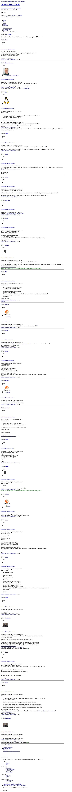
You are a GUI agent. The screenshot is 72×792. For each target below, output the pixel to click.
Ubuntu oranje (9, 780)
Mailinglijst (12, 8)
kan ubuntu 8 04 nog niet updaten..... (8, 49)
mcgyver (7, 407)
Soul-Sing (7, 200)
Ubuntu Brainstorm (10, 769)
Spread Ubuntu (9, 771)
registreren (20, 15)
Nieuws (19, 1)
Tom (6, 92)
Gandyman (8, 618)
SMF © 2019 (13, 785)
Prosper (7, 245)
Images (7, 763)
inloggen (14, 15)
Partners (23, 1)
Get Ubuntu (8, 768)
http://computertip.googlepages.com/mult (22, 343)
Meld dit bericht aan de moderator (8, 59)
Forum (8, 8)
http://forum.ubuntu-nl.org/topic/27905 (15, 213)
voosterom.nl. (27, 88)
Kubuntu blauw (9, 781)
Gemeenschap (14, 1)
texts (7, 764)
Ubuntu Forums (9, 770)
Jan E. (6, 154)
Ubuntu (2, 1)
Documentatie (4, 8)
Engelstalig (18, 8)
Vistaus (7, 304)
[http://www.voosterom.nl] (12, 75)
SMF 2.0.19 (6, 785)
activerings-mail (8, 16)
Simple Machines (21, 785)
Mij (6, 271)
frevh (6, 39)
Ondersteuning (7, 1)
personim (3, 301)
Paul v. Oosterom (9, 62)
